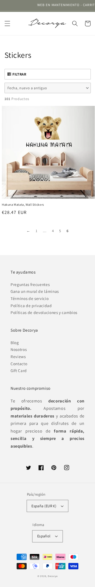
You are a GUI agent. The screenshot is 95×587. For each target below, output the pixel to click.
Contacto (19, 363)
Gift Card (19, 370)
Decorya (53, 576)
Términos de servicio (30, 298)
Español (44, 535)
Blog (15, 342)
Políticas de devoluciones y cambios (44, 312)
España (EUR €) (43, 505)
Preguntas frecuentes (30, 284)
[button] (7, 23)
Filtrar (19, 74)
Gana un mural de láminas (35, 291)
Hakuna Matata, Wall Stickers (23, 204)
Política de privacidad (31, 305)
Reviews (18, 356)
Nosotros (19, 349)
